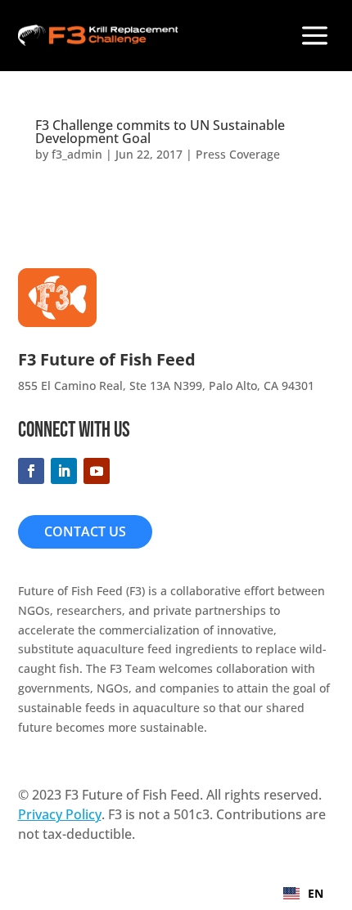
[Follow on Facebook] (31, 471)
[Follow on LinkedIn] (64, 471)
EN (315, 893)
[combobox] (303, 893)
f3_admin (77, 154)
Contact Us (85, 531)
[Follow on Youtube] (96, 471)
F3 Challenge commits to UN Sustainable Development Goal (160, 131)
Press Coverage (238, 154)
